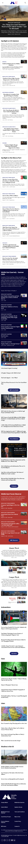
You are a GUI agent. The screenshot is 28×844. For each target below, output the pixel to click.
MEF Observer (14, 540)
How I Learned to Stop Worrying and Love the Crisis (14, 723)
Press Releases (14, 438)
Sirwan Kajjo (10, 517)
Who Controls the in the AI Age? (10, 740)
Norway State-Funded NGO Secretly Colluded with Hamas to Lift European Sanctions (13, 627)
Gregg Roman (11, 200)
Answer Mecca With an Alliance (10, 195)
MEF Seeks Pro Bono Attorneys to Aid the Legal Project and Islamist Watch (13, 411)
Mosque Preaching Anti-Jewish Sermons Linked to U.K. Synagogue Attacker (13, 640)
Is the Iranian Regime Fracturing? (9, 368)
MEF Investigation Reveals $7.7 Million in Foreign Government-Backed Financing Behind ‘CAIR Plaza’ (14, 431)
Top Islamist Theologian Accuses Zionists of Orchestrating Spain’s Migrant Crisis (11, 634)
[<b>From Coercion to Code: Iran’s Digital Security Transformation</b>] (24, 326)
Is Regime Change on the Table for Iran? (11, 373)
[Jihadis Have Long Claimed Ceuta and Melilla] (24, 532)
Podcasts (4, 242)
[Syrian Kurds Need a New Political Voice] (24, 513)
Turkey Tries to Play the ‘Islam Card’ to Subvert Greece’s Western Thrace (12, 728)
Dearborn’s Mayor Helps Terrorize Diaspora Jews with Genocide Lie (11, 79)
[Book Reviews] (24, 335)
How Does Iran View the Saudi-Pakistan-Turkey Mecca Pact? (10, 258)
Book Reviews (4, 336)
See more (14, 653)
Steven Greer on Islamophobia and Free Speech (12, 779)
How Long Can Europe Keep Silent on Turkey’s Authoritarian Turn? (12, 735)
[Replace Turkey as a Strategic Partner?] (24, 343)
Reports (4, 61)
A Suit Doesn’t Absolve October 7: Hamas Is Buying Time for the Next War (13, 679)
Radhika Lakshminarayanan (13, 526)
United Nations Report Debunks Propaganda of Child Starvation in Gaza (13, 690)
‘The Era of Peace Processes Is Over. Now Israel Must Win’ (14, 383)
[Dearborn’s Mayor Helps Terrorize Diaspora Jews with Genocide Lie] (24, 76)
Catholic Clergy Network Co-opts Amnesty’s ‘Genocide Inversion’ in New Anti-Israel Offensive (13, 646)
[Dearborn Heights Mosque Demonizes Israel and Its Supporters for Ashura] (24, 143)
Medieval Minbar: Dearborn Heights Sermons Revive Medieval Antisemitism (12, 767)
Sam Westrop (10, 119)
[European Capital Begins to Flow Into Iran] (24, 504)
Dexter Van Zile (17, 34)
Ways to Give (17, 816)
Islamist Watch (14, 548)
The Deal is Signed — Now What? (9, 377)
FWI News (4, 143)
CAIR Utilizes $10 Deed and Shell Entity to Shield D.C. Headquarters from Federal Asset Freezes (13, 425)
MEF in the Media (14, 390)
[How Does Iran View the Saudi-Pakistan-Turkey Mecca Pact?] (24, 256)
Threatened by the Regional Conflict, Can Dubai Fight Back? (10, 524)
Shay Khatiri (11, 264)
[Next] (5, 19)
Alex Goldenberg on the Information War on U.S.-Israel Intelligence (13, 466)
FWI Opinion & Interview (8, 92)
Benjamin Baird (11, 69)
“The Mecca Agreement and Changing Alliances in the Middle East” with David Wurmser (10, 246)
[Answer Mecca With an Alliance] (24, 193)
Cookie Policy (18, 821)
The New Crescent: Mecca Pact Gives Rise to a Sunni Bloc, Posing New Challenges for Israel (10, 181)
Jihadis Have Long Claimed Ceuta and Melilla (10, 533)
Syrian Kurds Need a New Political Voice (9, 515)
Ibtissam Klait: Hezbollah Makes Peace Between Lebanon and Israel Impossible (12, 479)
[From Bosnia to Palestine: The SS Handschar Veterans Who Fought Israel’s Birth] (24, 315)
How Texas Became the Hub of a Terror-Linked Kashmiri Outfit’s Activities (11, 111)
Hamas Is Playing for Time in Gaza (9, 685)
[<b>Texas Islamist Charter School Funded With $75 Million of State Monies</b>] (24, 126)
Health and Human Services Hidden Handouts (11, 64)
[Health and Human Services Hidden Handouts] (24, 61)
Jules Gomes (10, 536)
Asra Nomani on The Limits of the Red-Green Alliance (12, 773)
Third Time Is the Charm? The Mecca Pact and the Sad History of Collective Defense (10, 229)
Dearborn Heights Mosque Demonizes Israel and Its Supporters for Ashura (11, 146)
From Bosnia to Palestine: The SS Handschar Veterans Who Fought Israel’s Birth (9, 317)
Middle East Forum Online (14, 22)
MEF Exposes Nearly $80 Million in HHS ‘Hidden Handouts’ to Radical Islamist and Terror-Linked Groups (13, 419)
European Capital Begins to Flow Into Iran (10, 505)
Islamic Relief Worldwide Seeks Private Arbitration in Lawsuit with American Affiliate (13, 784)
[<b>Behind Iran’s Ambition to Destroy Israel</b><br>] (24, 306)
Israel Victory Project (6, 816)
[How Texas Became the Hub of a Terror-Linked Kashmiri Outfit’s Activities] (24, 108)
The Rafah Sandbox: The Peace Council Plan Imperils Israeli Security (14, 696)
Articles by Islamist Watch (8, 108)
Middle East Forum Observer (9, 256)
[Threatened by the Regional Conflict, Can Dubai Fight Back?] (24, 523)
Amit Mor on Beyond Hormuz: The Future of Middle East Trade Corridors (12, 473)
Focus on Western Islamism (5, 822)
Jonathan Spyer (12, 186)
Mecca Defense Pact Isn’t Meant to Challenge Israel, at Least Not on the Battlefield (10, 210)
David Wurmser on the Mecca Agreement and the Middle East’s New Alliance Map (13, 460)
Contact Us (17, 826)
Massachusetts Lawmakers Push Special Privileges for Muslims (11, 95)
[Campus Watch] (14, 596)
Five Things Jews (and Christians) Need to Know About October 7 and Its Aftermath (14, 27)
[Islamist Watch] (14, 566)
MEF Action (3, 826)
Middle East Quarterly (6, 294)
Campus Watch (14, 577)
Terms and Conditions (20, 811)
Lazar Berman (12, 218)
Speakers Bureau (18, 807)
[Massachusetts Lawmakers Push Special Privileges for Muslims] (24, 92)
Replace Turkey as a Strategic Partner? (10, 344)
